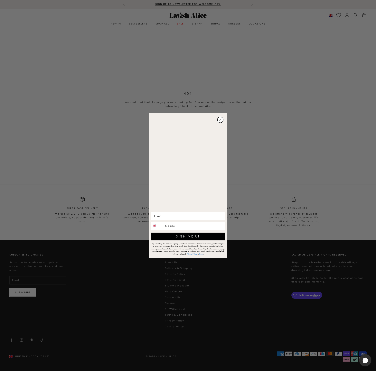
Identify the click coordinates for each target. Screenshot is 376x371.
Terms (201, 254)
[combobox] (157, 225)
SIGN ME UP (188, 236)
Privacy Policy (192, 254)
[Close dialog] (220, 120)
